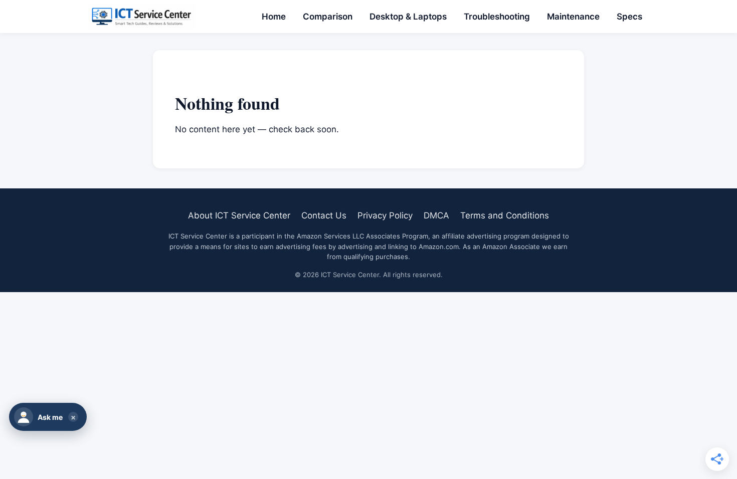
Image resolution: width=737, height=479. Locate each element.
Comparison (327, 17)
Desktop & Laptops (408, 17)
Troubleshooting (497, 17)
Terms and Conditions (504, 215)
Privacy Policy (385, 215)
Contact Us (323, 215)
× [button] (73, 417)
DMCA (436, 215)
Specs (629, 17)
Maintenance (573, 17)
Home (274, 17)
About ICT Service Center (239, 215)
